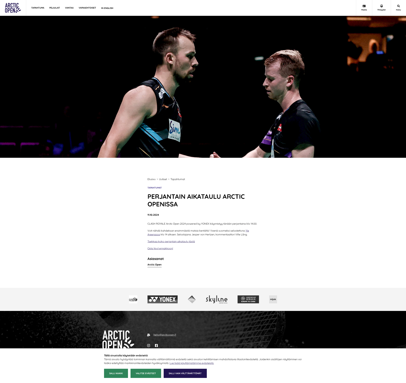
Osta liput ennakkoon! (160, 248)
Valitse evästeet (146, 373)
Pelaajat (54, 7)
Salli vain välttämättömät (185, 373)
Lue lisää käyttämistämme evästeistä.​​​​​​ (192, 363)
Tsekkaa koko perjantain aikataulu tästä (171, 241)
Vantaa (69, 7)
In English (107, 8)
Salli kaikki (116, 373)
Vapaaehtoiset (87, 7)
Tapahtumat (154, 187)
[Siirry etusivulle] (118, 339)
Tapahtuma (37, 7)
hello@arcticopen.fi (165, 334)
